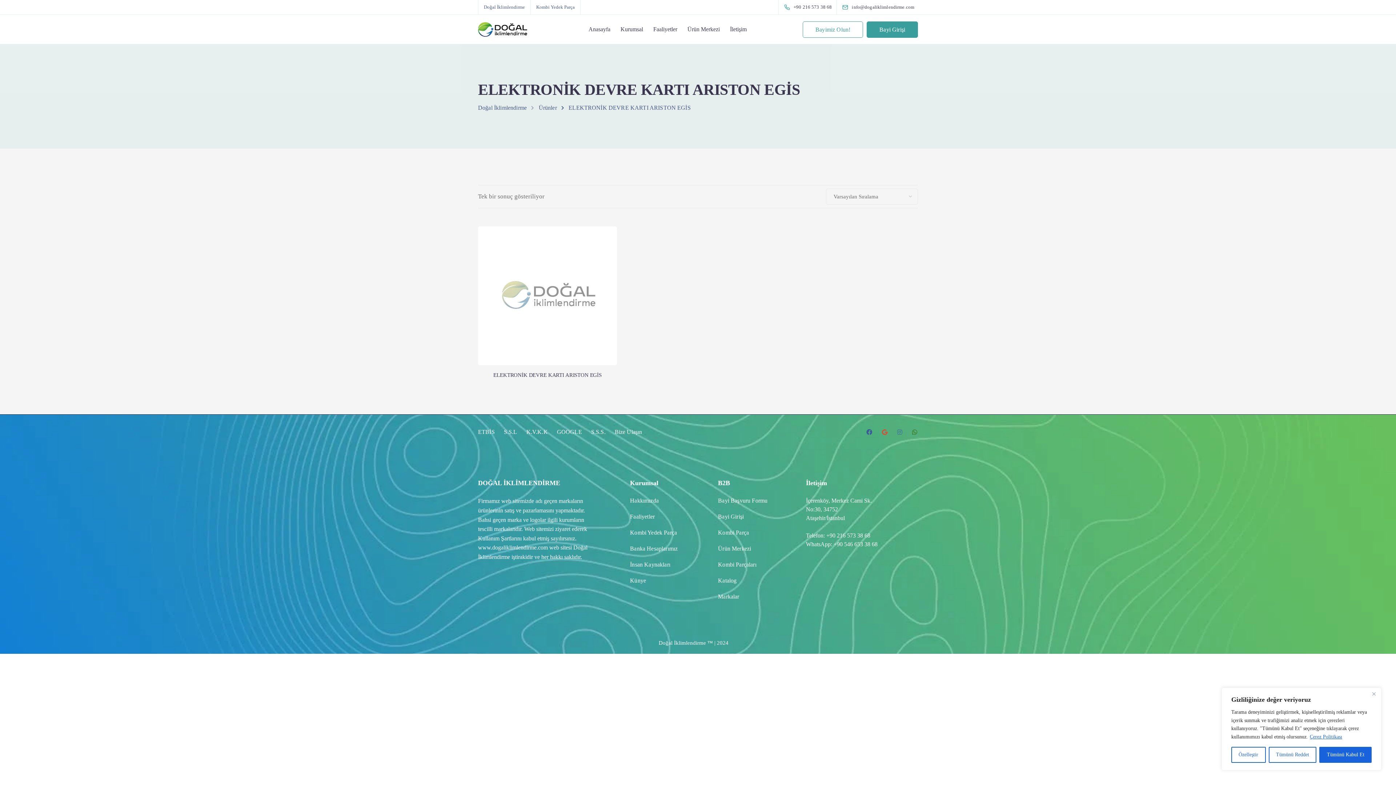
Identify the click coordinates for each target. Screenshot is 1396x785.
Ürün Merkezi (703, 29)
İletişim (738, 29)
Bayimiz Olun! (832, 30)
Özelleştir (1248, 754)
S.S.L (510, 432)
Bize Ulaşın (628, 432)
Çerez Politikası (1326, 737)
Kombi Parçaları (737, 564)
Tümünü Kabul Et (1345, 754)
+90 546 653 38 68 (856, 544)
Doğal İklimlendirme (504, 7)
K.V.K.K (537, 432)
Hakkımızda (644, 501)
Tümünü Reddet (1292, 754)
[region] (1301, 729)
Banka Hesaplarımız (654, 549)
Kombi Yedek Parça (555, 7)
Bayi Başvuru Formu (742, 501)
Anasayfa (599, 29)
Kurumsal (632, 29)
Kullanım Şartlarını (500, 538)
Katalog (727, 580)
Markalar (728, 596)
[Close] (1373, 693)
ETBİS (486, 432)
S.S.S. (598, 432)
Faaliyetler (665, 29)
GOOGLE (569, 432)
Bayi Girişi (892, 30)
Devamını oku (547, 335)
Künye (638, 580)
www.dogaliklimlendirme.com (513, 547)
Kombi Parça (733, 533)
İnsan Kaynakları (650, 564)
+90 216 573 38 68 (848, 535)
